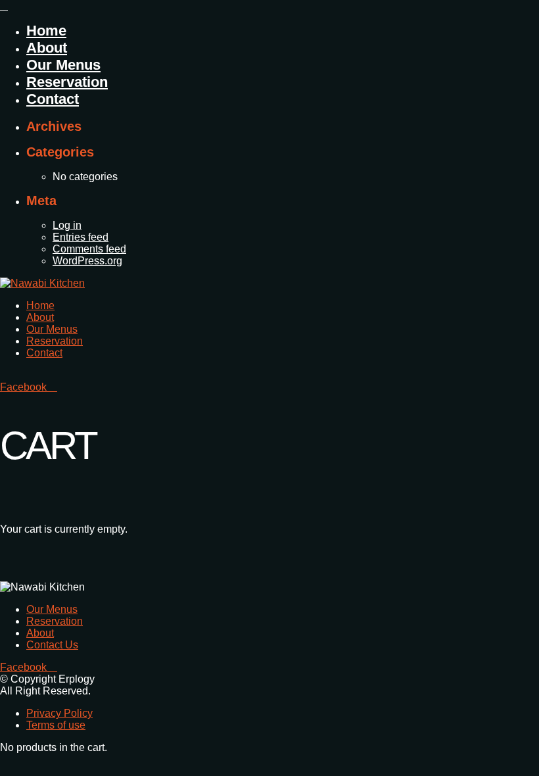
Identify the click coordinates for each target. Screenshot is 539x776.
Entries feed (80, 237)
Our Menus (63, 65)
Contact (52, 99)
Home (46, 30)
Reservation (67, 82)
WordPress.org (87, 260)
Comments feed (89, 249)
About (46, 47)
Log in (67, 225)
